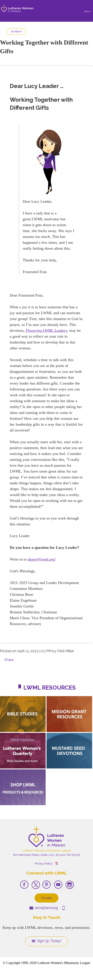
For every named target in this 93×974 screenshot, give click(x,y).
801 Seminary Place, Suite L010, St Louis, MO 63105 (46, 854)
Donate (46, 898)
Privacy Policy (44, 863)
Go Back (16, 31)
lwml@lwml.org (46, 908)
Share (8, 660)
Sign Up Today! (48, 941)
